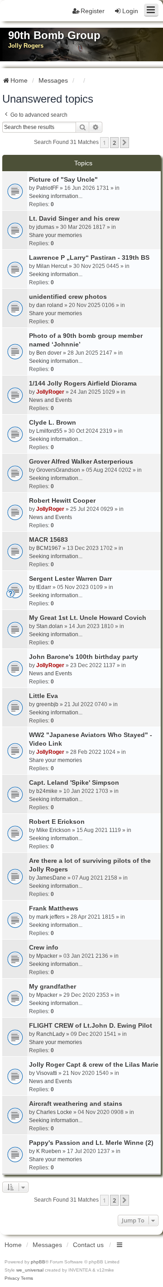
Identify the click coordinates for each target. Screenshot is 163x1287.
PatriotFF (47, 188)
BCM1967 (48, 548)
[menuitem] (12, 1278)
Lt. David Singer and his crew (74, 218)
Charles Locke (54, 1112)
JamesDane (51, 878)
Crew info (43, 947)
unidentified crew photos (68, 296)
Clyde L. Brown (52, 422)
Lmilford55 (49, 431)
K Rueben (48, 1151)
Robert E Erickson (57, 821)
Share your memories (55, 235)
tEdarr (43, 587)
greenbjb (47, 704)
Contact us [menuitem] (88, 1244)
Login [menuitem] (130, 11)
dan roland (49, 305)
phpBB (38, 1261)
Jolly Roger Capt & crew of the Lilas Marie (93, 1064)
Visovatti (46, 1073)
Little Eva (43, 695)
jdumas (45, 227)
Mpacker (47, 956)
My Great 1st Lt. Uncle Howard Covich (87, 617)
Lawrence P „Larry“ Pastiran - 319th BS (89, 257)
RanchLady (50, 1034)
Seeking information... (55, 196)
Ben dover (49, 353)
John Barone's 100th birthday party (83, 656)
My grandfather (52, 986)
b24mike (47, 791)
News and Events (50, 400)
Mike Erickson (53, 830)
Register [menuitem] (93, 11)
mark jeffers (50, 917)
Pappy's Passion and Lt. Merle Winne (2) (91, 1142)
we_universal (29, 1269)
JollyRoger (50, 392)
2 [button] (114, 143)
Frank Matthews (53, 908)
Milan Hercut (51, 266)
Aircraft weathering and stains (75, 1103)
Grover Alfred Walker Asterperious (81, 461)
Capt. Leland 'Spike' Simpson (74, 782)
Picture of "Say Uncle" (63, 179)
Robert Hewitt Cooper (62, 500)
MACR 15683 (48, 539)
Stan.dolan (49, 626)
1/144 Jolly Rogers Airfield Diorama (83, 383)
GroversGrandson (58, 470)
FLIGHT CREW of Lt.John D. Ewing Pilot (90, 1025)
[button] (124, 142)
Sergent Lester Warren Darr (70, 578)
